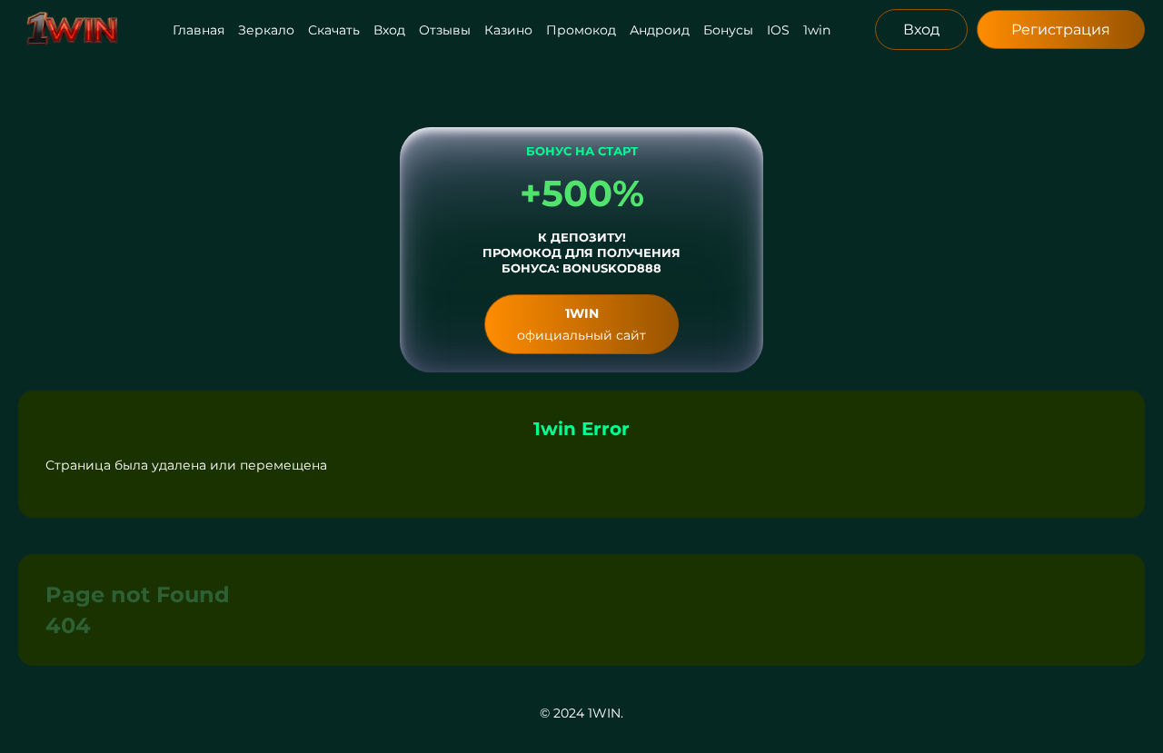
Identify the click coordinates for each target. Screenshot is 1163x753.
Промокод (581, 30)
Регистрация (1060, 29)
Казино (508, 30)
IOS (778, 30)
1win (816, 30)
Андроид (660, 30)
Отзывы (445, 30)
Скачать (334, 30)
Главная (198, 30)
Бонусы (728, 30)
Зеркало (266, 30)
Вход (389, 30)
